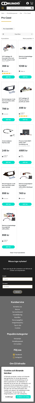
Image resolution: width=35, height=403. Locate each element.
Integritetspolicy (17, 323)
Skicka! (17, 292)
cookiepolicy (23, 394)
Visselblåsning (17, 315)
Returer (17, 309)
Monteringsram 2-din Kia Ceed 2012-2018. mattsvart (8, 100)
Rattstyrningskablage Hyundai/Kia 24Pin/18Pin (8, 227)
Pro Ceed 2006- (8, 29)
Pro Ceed (27, 13)
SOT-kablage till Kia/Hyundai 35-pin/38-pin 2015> (24, 100)
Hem (2, 13)
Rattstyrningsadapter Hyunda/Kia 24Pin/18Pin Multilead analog (25, 186)
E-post (4, 276)
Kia (21, 13)
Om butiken (17, 344)
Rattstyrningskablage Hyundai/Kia (25, 57)
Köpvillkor (17, 317)
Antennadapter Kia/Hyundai (7, 142)
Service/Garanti (17, 312)
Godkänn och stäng (23, 397)
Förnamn (5, 283)
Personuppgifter (17, 320)
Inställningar (9, 397)
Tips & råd (17, 325)
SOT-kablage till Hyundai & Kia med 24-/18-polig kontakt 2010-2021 (8, 59)
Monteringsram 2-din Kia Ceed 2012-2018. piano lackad (8, 185)
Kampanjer (17, 339)
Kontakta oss (17, 307)
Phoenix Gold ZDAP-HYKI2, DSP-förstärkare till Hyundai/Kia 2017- (25, 143)
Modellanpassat (12, 13)
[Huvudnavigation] (2, 8)
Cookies (17, 328)
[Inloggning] (27, 3)
